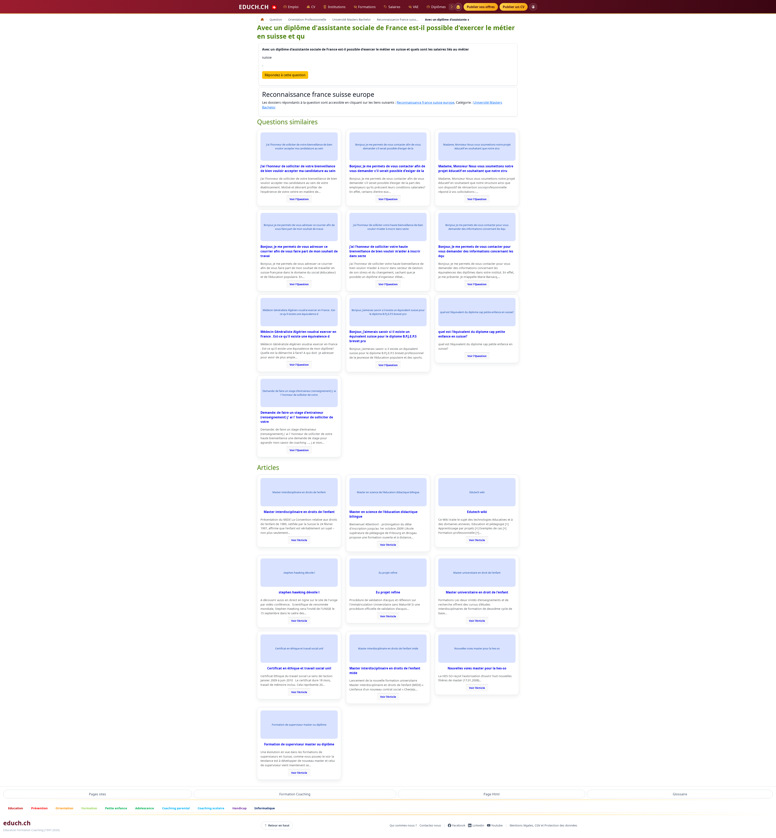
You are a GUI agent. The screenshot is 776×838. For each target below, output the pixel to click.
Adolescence (144, 808)
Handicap (239, 808)
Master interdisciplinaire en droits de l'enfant (299, 512)
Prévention (39, 808)
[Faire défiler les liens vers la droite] (452, 6)
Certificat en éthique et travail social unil (299, 668)
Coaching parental (176, 808)
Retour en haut (278, 825)
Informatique (264, 808)
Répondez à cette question (285, 75)
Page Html (492, 794)
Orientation (64, 808)
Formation (89, 808)
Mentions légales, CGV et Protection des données (543, 825)
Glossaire (680, 794)
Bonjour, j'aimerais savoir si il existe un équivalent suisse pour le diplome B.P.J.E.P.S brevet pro (382, 336)
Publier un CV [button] (513, 7)
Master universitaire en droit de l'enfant (477, 592)
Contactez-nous (430, 825)
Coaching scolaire (211, 808)
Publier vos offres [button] (481, 7)
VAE (416, 7)
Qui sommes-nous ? (403, 825)
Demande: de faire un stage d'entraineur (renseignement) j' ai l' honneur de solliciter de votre (296, 417)
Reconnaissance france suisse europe (425, 102)
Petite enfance (116, 808)
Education (15, 808)
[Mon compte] (533, 6)
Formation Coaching (294, 794)
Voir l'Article (299, 540)
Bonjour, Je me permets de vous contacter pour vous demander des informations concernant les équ (475, 251)
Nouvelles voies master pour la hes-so (477, 668)
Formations (367, 7)
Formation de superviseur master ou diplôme (299, 744)
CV (313, 7)
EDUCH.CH (258, 7)
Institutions (337, 7)
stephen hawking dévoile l (299, 592)
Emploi (293, 7)
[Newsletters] (458, 7)
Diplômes (438, 7)
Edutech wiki (477, 512)
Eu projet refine (388, 592)
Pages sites (97, 794)
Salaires (394, 7)
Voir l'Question (299, 199)
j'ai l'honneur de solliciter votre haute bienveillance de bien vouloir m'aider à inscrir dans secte (384, 251)
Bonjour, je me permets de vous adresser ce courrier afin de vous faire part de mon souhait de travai (299, 251)
